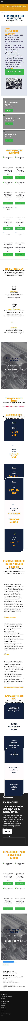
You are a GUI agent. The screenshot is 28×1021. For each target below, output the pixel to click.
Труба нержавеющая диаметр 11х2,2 (8, 221)
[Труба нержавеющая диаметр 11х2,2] (8, 212)
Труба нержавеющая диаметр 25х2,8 (20, 221)
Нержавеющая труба (8, 167)
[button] (14, 72)
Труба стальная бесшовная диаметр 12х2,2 (20, 170)
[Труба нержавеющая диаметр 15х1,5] (20, 186)
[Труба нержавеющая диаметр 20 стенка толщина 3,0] (20, 237)
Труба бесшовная (20, 167)
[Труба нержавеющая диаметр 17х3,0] (8, 161)
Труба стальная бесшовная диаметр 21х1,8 (8, 196)
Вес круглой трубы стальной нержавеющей (14, 406)
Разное (3, 998)
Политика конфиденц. (7, 996)
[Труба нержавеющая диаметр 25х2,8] (20, 212)
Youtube (3, 1011)
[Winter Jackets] (14, 137)
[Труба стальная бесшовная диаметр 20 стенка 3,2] (8, 237)
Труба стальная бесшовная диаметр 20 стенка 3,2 (8, 247)
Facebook (3, 1003)
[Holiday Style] (14, 121)
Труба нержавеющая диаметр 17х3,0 (8, 170)
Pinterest (3, 1009)
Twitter (3, 1005)
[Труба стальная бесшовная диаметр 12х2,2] (20, 161)
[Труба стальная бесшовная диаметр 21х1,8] (8, 186)
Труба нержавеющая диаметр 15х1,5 (20, 196)
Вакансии (13, 22)
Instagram (3, 1007)
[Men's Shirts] (14, 105)
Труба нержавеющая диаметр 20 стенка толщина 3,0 (20, 247)
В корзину (8, 177)
